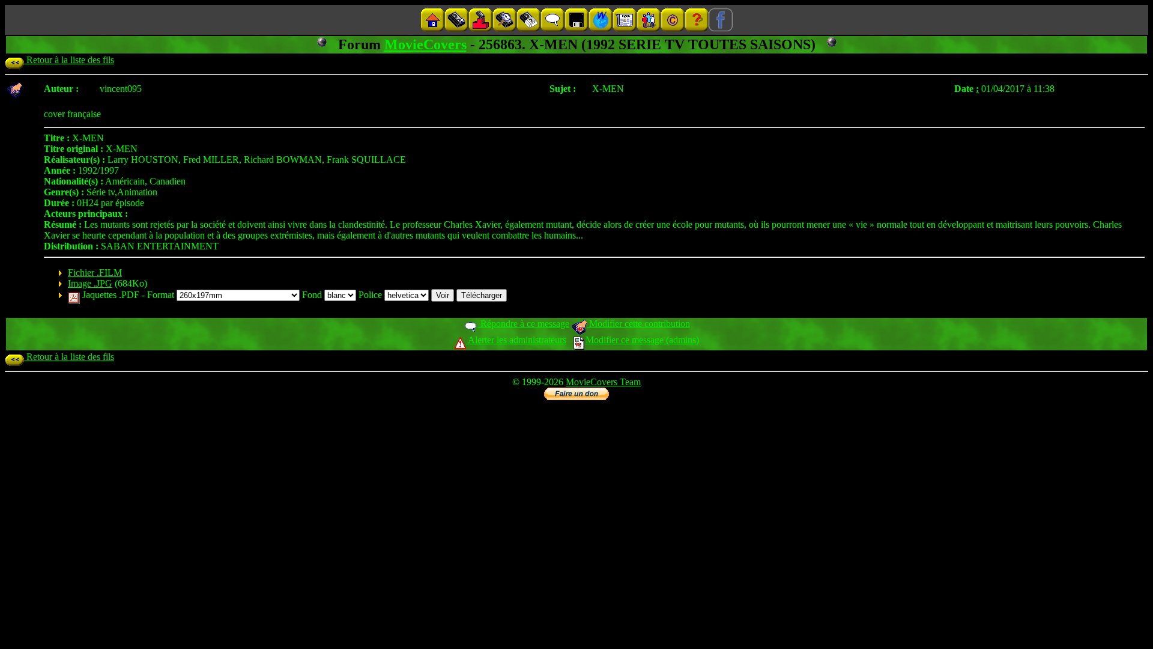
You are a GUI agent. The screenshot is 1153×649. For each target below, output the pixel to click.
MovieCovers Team (603, 382)
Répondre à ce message (523, 323)
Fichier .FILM (95, 272)
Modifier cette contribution (638, 323)
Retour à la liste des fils (69, 60)
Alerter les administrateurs (516, 340)
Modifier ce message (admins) (642, 340)
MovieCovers (425, 44)
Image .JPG (90, 283)
